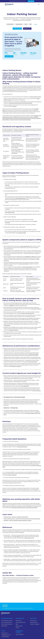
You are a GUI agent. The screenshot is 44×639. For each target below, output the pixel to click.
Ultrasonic (36, 115)
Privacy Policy (33, 620)
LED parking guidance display (15, 103)
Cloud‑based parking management (18, 507)
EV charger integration (36, 118)
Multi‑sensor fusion (33, 361)
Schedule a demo (27, 28)
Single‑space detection (22, 446)
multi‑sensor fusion (22, 232)
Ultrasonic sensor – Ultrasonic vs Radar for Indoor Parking (16, 516)
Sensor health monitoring (15, 366)
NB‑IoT (3, 110)
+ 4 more (35, 24)
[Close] (42, 1)
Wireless (7, 118)
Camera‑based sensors (20, 198)
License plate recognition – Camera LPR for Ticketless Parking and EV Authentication (22, 518)
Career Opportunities (20, 622)
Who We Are (18, 620)
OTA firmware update (27, 266)
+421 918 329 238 (5, 636)
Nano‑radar (18, 117)
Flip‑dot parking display (23, 263)
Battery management (14, 118)
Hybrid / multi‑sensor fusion (27, 117)
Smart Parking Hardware (7, 620)
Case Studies (4, 625)
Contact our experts (17, 28)
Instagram (37, 624)
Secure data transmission (32, 507)
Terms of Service (33, 622)
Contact (17, 627)
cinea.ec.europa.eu (36, 390)
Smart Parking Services (6, 622)
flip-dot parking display (27, 103)
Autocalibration (5, 119)
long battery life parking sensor (27, 313)
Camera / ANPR (13, 117)
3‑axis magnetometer (9, 212)
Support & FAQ (19, 625)
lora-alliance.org (25, 386)
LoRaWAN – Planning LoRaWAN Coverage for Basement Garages (17, 520)
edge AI (14, 106)
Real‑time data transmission (25, 119)
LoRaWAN (36, 108)
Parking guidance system (25, 118)
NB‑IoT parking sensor (29, 537)
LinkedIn (32, 624)
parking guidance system (9, 90)
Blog (17, 624)
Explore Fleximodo (9, 56)
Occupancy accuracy (13, 119)
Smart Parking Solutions (6, 624)
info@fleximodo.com (6, 634)
